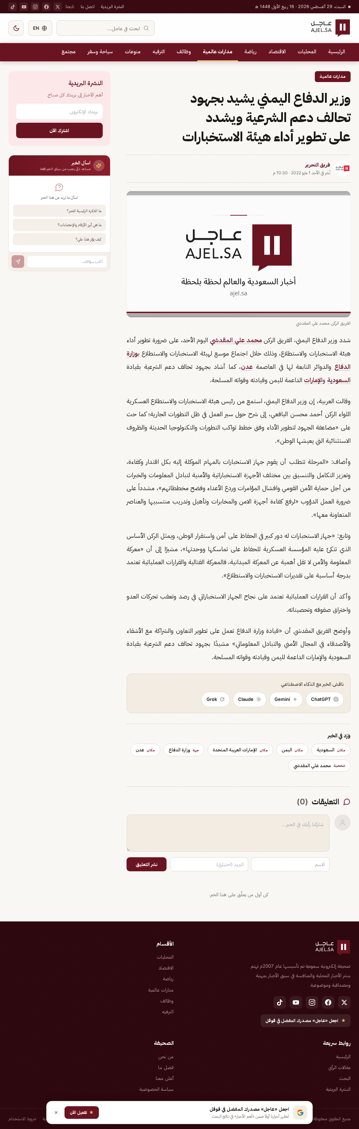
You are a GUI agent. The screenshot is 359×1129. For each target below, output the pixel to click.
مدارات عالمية (217, 51)
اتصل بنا (88, 6)
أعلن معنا (165, 1078)
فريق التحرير (317, 165)
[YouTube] (24, 6)
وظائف (184, 51)
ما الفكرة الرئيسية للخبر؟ (84, 210)
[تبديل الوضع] (16, 28)
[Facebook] (46, 6)
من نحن (166, 1056)
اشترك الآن (59, 130)
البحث (345, 1078)
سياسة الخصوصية (157, 1089)
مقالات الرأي (339, 1067)
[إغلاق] (56, 1112)
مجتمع (68, 51)
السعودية (339, 380)
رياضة (250, 51)
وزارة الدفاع (184, 749)
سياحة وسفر (100, 51)
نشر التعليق (146, 864)
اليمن (292, 749)
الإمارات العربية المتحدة (240, 749)
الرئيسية (336, 51)
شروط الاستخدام (22, 1118)
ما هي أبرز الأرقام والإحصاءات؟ (79, 224)
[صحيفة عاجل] (330, 28)
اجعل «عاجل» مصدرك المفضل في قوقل (305, 1020)
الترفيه (159, 51)
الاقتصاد (277, 51)
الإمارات (313, 380)
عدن (247, 366)
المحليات (307, 51)
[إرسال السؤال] (18, 261)
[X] (57, 6)
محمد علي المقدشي (236, 340)
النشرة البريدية (112, 6)
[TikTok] (12, 6)
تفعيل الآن (82, 1112)
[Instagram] (35, 6)
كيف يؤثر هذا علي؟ (88, 239)
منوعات (133, 51)
